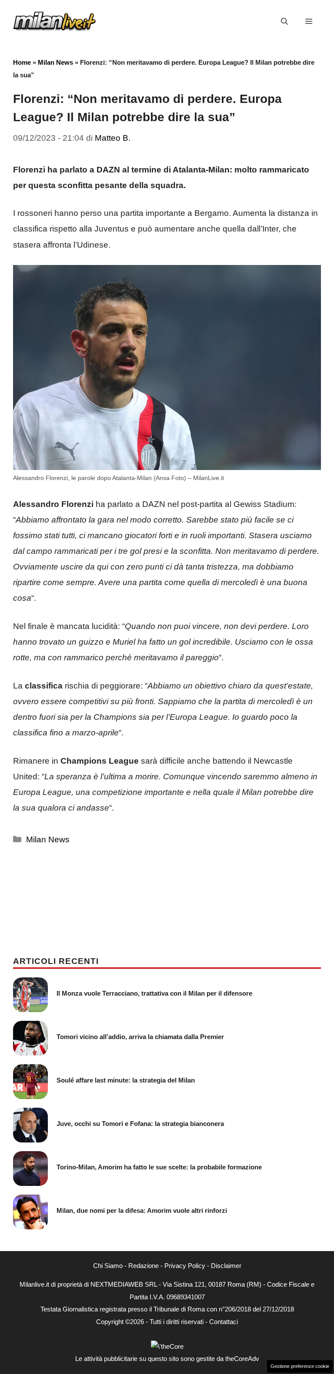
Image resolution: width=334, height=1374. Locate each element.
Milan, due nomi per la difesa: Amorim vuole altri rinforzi (142, 1210)
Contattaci (223, 1321)
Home (22, 62)
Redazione (143, 1265)
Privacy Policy (184, 1265)
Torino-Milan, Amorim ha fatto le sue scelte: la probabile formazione (159, 1167)
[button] (284, 22)
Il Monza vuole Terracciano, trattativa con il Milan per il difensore (154, 993)
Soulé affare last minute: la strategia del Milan (126, 1080)
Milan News (55, 62)
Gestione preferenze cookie (300, 1366)
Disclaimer (226, 1265)
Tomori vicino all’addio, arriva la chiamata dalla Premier (140, 1036)
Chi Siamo (108, 1265)
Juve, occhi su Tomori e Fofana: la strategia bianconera (140, 1123)
